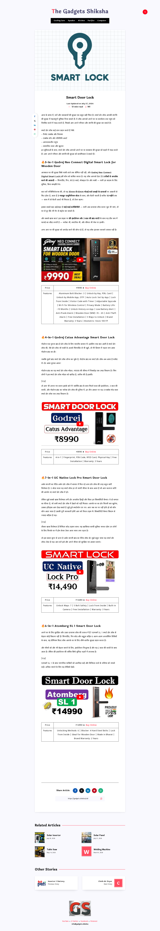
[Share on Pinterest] (34, 130)
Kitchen (81, 21)
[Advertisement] (80, 760)
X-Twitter (74, 921)
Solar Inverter (54, 835)
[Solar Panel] (86, 837)
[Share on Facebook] (34, 116)
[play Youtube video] (80, 260)
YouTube (65, 921)
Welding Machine (102, 849)
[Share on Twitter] (34, 121)
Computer (101, 21)
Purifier (91, 21)
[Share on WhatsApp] (34, 134)
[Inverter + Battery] (56, 883)
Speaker (71, 21)
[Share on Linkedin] (34, 125)
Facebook (84, 921)
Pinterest (93, 921)
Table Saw (52, 849)
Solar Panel (99, 835)
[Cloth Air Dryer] (103, 883)
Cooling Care (59, 21)
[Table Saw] (40, 851)
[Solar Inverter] (40, 837)
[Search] (145, 12)
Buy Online (90, 288)
